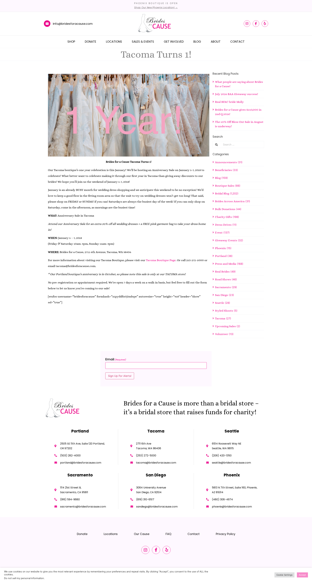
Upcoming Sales (225, 326)
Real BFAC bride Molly (229, 101)
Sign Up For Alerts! (119, 375)
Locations (114, 42)
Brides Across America (230, 201)
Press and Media (225, 263)
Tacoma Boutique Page (161, 260)
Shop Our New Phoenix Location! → (156, 7)
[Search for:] (242, 144)
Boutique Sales (224, 185)
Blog (197, 42)
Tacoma (220, 318)
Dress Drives (223, 224)
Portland (221, 256)
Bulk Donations (225, 209)
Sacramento (223, 287)
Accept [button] (302, 575)
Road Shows (223, 279)
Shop (71, 42)
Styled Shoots (224, 310)
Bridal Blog (222, 193)
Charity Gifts (223, 217)
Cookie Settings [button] (284, 575)
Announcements (226, 162)
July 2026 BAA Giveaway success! (236, 94)
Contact (237, 42)
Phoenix (220, 248)
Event (219, 232)
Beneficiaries (223, 170)
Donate (90, 42)
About (216, 42)
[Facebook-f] (256, 23)
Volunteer (221, 334)
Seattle (219, 302)
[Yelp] (265, 23)
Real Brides (222, 271)
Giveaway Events (226, 240)
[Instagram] (247, 23)
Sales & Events (143, 42)
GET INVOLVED (174, 42)
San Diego (221, 295)
